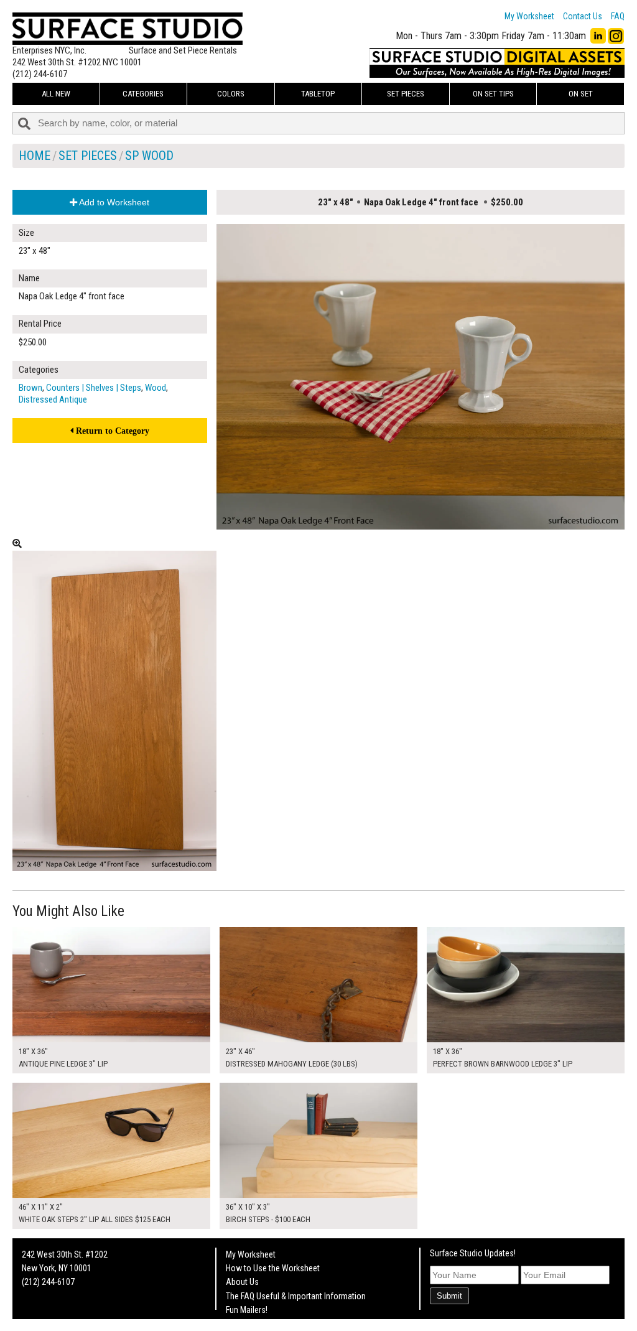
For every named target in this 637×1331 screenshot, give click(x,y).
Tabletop (318, 93)
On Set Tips (493, 93)
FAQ (618, 16)
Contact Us (582, 16)
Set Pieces (405, 93)
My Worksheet (529, 16)
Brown (30, 387)
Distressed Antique (53, 399)
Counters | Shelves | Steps (93, 387)
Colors (230, 93)
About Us (242, 1282)
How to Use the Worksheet (273, 1268)
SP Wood (149, 155)
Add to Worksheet (113, 202)
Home (34, 155)
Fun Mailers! (246, 1310)
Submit (449, 1296)
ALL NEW (56, 93)
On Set (581, 93)
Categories (143, 93)
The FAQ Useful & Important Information (296, 1296)
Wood (155, 387)
